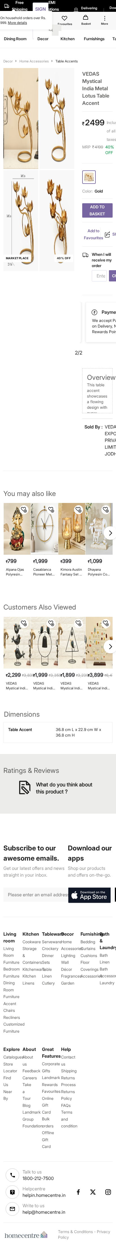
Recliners (11, 1017)
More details (17, 23)
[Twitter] (93, 1192)
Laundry (107, 982)
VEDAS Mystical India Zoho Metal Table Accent (98, 685)
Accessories (91, 976)
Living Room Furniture (11, 955)
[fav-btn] (23, 509)
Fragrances (71, 976)
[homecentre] (27, 1234)
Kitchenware (34, 969)
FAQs (66, 1105)
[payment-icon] (95, 312)
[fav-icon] (65, 19)
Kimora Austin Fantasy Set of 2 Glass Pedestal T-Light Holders (71, 572)
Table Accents (66, 61)
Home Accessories (34, 61)
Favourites (51, 1091)
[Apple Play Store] (89, 895)
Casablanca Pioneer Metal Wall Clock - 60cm (44, 572)
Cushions (89, 955)
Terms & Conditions (75, 1231)
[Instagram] (108, 1192)
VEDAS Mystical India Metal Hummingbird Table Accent (71, 685)
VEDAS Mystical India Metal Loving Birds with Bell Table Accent (44, 685)
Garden (67, 983)
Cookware (32, 941)
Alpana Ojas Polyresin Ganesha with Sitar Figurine (16, 572)
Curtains (88, 948)
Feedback (31, 1070)
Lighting (68, 955)
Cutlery (48, 983)
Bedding (88, 941)
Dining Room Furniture (11, 989)
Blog (26, 1105)
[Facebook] (78, 1192)
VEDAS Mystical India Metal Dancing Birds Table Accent (17, 685)
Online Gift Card (47, 1105)
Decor (8, 61)
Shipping (69, 1070)
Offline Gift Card (48, 1139)
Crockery (50, 948)
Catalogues (13, 1057)
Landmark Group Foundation (33, 1119)
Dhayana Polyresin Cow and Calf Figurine (99, 572)
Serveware (51, 941)
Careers (30, 1077)
